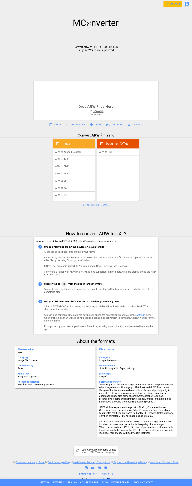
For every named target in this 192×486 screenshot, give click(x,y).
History (44, 482)
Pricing (72, 482)
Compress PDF (89, 482)
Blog (105, 482)
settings (140, 315)
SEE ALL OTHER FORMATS (96, 205)
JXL (64, 283)
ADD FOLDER (77, 124)
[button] (187, 4)
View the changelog (104, 452)
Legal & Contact (143, 482)
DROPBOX (137, 124)
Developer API (120, 482)
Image (66, 143)
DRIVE (97, 124)
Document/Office (117, 143)
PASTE (57, 124)
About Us (107, 474)
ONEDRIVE (116, 124)
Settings (58, 482)
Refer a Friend (88, 474)
